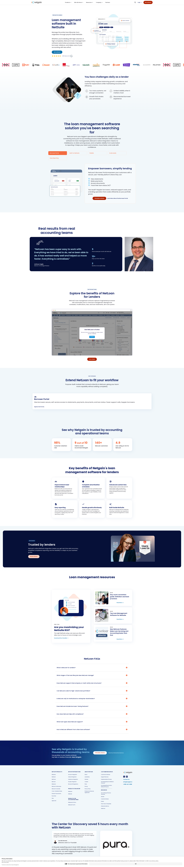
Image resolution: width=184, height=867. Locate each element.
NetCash (54, 781)
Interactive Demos (105, 806)
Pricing (86, 786)
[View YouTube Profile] (127, 776)
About (86, 774)
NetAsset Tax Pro (71, 804)
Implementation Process (106, 779)
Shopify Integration (72, 781)
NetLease (54, 774)
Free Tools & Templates (106, 803)
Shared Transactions (56, 793)
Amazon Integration (72, 774)
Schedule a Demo (99, 198)
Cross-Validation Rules (57, 791)
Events (102, 801)
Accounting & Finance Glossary (106, 793)
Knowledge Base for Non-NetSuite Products (106, 786)
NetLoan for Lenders (56, 788)
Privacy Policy (88, 788)
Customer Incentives (105, 774)
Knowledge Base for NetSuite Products (107, 782)
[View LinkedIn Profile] (124, 776)
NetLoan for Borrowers (56, 786)
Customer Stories (105, 799)
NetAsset (53, 776)
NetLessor (54, 784)
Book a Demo (33, 556)
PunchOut (54, 796)
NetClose (54, 779)
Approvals (54, 800)
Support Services (104, 776)
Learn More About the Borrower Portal (117, 198)
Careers (86, 781)
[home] (36, 2)
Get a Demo (57, 52)
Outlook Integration (72, 776)
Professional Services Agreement (89, 792)
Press (86, 784)
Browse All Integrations (73, 784)
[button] (68, 2)
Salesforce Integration (73, 779)
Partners (86, 779)
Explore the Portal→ (39, 406)
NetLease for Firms (72, 802)
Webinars (103, 808)
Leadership (87, 776)
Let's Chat (92, 359)
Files (53, 798)
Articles (102, 796)
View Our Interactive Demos (116, 753)
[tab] (57, 153)
